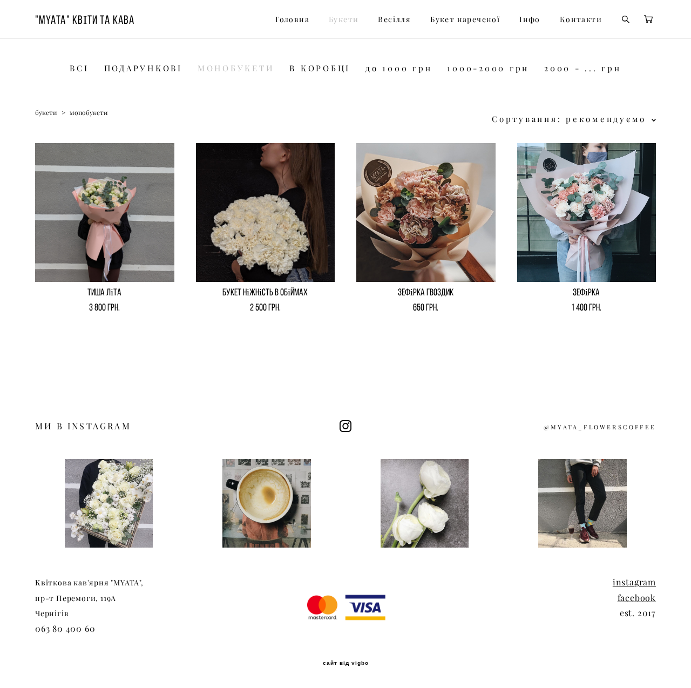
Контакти (581, 19)
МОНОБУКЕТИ (236, 68)
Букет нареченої (465, 19)
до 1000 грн (398, 68)
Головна (292, 19)
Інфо (529, 19)
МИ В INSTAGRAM (83, 426)
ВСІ (79, 68)
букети (46, 113)
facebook (637, 597)
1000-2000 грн (488, 68)
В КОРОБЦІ (319, 68)
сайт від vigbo (346, 663)
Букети (343, 19)
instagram (634, 582)
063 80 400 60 (65, 628)
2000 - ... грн (582, 68)
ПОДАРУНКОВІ (143, 68)
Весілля (394, 19)
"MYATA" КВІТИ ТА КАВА (84, 19)
